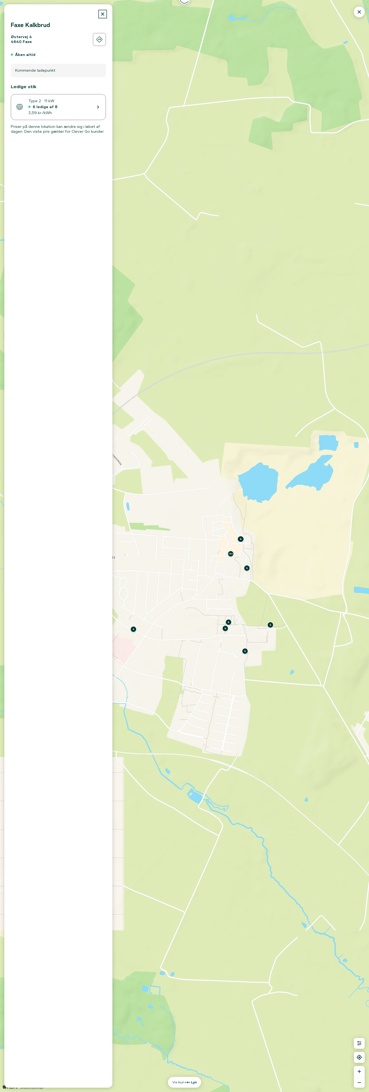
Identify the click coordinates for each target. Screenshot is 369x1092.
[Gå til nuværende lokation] (359, 1057)
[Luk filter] (359, 1043)
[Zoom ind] (359, 1071)
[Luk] (102, 14)
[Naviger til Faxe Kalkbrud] (99, 39)
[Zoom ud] (359, 1082)
